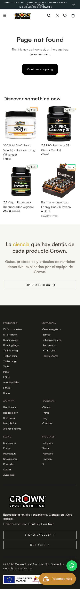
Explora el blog (37, 285)
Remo (6, 393)
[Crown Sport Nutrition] (23, 15)
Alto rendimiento (12, 428)
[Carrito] (73, 15)
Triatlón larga (10, 361)
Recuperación (49, 345)
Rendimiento (10, 407)
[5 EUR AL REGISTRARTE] (73, 4)
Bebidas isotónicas (51, 339)
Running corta (10, 339)
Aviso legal (9, 474)
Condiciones (9, 442)
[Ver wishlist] (65, 15)
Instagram (47, 442)
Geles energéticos (51, 329)
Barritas (46, 334)
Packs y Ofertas (50, 355)
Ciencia (46, 407)
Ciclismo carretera (12, 329)
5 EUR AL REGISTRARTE (36, 7)
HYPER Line (48, 350)
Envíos (6, 448)
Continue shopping (40, 69)
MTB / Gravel (10, 334)
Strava (45, 448)
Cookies (7, 469)
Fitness (6, 387)
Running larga (11, 345)
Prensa (45, 412)
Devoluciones (10, 458)
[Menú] (4, 15)
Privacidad (9, 464)
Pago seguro (9, 453)
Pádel (6, 371)
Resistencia (9, 418)
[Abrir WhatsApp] (71, 565)
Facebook (47, 453)
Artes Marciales (11, 382)
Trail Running (10, 350)
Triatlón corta (10, 355)
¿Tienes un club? (40, 534)
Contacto (47, 423)
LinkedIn (47, 458)
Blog (44, 418)
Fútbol (6, 377)
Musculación (10, 423)
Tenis (6, 366)
